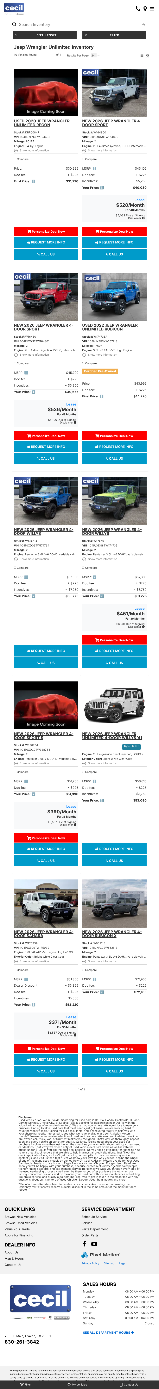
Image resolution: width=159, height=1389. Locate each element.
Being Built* (131, 746)
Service (86, 1223)
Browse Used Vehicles (21, 1223)
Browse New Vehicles (20, 1217)
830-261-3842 (22, 1342)
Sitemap (109, 1263)
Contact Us (13, 1265)
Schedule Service (94, 1217)
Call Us (47, 254)
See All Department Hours (106, 1332)
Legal (122, 1263)
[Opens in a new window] (145, 8)
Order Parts (90, 1235)
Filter (114, 35)
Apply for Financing (19, 1235)
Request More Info (47, 242)
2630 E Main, (28, 1336)
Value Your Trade (17, 1229)
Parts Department (94, 1229)
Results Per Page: (78, 55)
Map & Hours (14, 1258)
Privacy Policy (90, 1263)
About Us (11, 1252)
